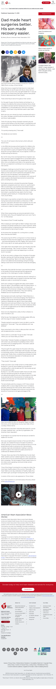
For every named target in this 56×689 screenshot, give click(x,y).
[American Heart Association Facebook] (4, 649)
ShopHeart (32, 617)
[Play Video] (18, 494)
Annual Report (18, 611)
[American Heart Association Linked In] (26, 649)
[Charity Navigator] (46, 649)
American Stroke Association (47, 610)
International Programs (18, 616)
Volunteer (31, 613)
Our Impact (18, 609)
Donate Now (28, 589)
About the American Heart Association (20, 606)
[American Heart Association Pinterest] (15, 653)
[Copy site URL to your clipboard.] (19, 52)
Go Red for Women (34, 615)
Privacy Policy (12, 663)
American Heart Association (47, 606)
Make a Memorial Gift (34, 607)
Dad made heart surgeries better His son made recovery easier (26, 8)
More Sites (45, 618)
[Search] (53, 2)
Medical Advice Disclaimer (23, 663)
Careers (17, 623)
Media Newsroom (19, 622)
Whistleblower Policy (42, 665)
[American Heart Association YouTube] (22, 649)
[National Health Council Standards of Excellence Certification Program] (35, 649)
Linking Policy (33, 665)
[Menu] (2, 2)
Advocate (31, 611)
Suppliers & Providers (28, 666)
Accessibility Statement (37, 663)
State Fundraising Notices (41, 666)
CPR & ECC (46, 612)
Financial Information (20, 613)
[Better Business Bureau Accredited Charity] (39, 649)
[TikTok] (17, 649)
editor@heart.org (10, 481)
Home (2, 8)
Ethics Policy (11, 665)
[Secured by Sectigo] (42, 653)
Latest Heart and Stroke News (19, 619)
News (6, 8)
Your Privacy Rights (28, 670)
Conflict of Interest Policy (22, 665)
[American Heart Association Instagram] (8, 649)
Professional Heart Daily (47, 615)
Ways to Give (32, 609)
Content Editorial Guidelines (15, 666)
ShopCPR (31, 619)
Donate (47, 2)
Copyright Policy (48, 663)
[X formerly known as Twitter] (13, 649)
